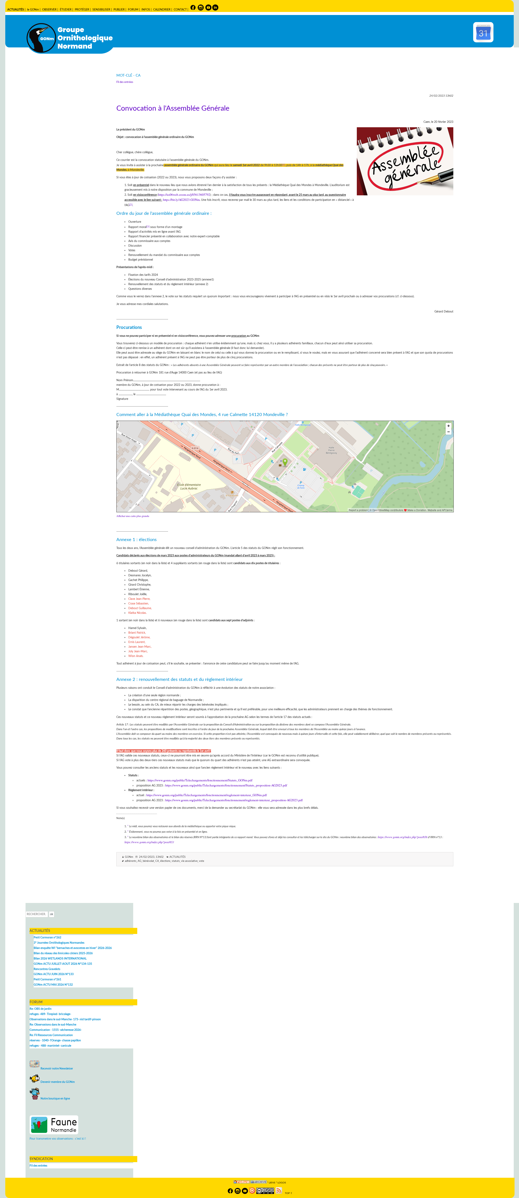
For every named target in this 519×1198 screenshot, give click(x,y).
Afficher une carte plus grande (132, 516)
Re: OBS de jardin (40, 1008)
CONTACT (180, 9)
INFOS (146, 9)
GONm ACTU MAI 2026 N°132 (53, 984)
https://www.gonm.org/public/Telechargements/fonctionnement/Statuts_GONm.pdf (200, 780)
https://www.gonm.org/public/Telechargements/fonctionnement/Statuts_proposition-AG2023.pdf (226, 785)
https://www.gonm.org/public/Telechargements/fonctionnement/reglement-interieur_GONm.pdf (206, 795)
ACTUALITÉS (15, 9)
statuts (176, 861)
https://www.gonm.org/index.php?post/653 (149, 842)
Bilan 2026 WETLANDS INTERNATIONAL (60, 958)
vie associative (189, 861)
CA (157, 861)
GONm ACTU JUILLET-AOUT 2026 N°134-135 (63, 963)
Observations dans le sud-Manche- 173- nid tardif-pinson (65, 1019)
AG (140, 861)
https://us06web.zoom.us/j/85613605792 (184, 194)
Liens (272, 1183)
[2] (130, 204)
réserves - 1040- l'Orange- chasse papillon (55, 1040)
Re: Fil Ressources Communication (51, 1035)
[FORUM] (242, 1183)
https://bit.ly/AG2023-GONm (181, 199)
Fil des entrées (124, 82)
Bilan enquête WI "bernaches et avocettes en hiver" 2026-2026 (73, 948)
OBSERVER (49, 9)
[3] (147, 226)
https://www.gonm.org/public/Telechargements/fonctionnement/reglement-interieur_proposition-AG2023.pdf (234, 800)
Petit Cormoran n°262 (47, 937)
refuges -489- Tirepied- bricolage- (50, 1014)
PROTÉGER (82, 9)
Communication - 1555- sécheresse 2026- (56, 1029)
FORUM (133, 9)
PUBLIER (119, 9)
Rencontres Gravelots (47, 969)
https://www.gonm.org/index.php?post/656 (402, 837)
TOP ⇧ (287, 1193)
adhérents (130, 861)
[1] (283, 164)
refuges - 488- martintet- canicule (50, 1045)
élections (165, 861)
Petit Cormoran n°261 (47, 979)
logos (282, 1183)
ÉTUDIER (66, 9)
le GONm (33, 9)
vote (201, 861)
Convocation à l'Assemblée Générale (172, 108)
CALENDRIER (161, 9)
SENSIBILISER (101, 9)
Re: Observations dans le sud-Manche (53, 1024)
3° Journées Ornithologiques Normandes (59, 942)
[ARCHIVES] (258, 1183)
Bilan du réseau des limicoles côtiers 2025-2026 (63, 953)
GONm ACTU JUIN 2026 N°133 (54, 974)
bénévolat (148, 861)
